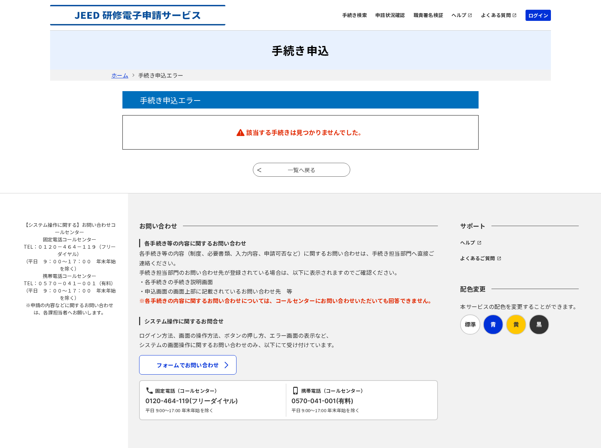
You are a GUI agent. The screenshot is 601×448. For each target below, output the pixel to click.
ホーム (119, 75)
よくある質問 (496, 14)
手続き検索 (354, 14)
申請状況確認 (390, 14)
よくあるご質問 (477, 258)
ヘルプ (458, 14)
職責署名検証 (428, 14)
